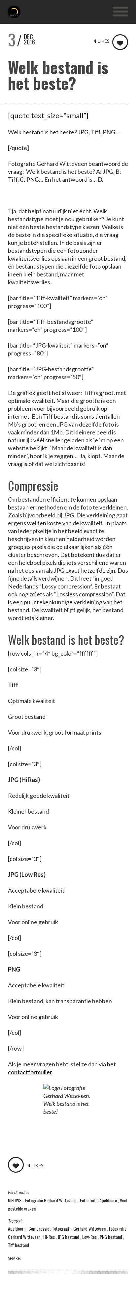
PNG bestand (111, 1236)
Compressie (39, 1228)
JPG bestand (69, 1236)
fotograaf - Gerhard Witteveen (79, 1228)
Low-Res (90, 1236)
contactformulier (30, 1072)
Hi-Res (49, 1236)
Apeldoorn (17, 1228)
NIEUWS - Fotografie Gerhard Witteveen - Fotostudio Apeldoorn (63, 1200)
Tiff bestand (18, 1244)
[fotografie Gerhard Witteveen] (14, 12)
